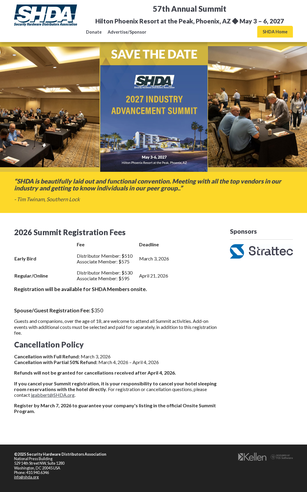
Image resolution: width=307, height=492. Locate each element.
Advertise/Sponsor (127, 32)
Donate (94, 32)
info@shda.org (26, 477)
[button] (235, 251)
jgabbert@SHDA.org (53, 395)
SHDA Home (275, 31)
